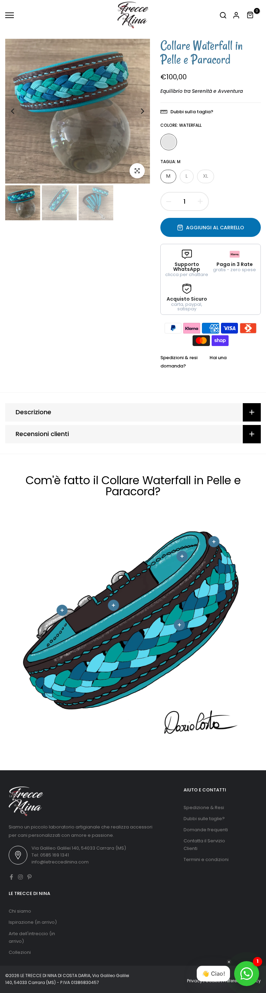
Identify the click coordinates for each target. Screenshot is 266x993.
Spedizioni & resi (178, 357)
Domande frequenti (206, 829)
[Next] (137, 111)
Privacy (194, 981)
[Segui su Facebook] (11, 877)
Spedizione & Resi (204, 807)
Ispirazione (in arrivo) (33, 922)
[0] (250, 15)
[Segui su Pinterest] (29, 877)
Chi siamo (20, 911)
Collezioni (20, 952)
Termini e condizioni (206, 859)
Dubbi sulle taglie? (204, 818)
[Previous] (18, 111)
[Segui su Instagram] (20, 877)
